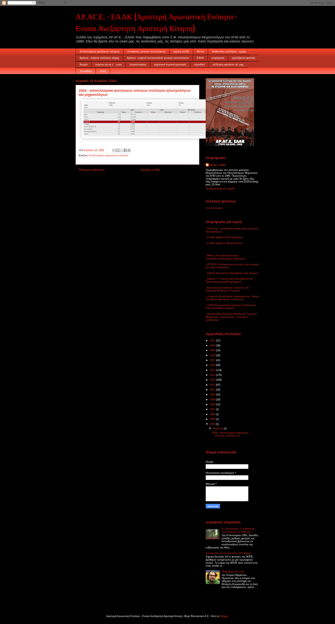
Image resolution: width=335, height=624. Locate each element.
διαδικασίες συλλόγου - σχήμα (229, 51)
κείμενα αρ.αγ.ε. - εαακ (108, 64)
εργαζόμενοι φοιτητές (243, 57)
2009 (213, 399)
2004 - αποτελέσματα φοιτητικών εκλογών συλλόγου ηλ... (230, 434)
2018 (213, 355)
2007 (213, 409)
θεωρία (84, 64)
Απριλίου (218, 428)
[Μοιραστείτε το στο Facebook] (125, 150)
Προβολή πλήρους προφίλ (220, 188)
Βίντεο (200, 51)
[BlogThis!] (118, 150)
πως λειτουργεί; (214, 208)
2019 (213, 350)
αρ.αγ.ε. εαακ (217, 164)
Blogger (224, 616)
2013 (213, 379)
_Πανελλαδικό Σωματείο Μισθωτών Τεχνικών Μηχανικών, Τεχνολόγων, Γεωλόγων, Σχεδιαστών (231, 316)
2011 (213, 389)
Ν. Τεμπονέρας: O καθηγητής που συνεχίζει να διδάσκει (238, 530)
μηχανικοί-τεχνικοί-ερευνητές (170, 64)
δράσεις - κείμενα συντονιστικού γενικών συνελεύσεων (158, 57)
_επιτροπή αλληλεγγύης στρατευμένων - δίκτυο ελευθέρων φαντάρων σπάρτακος (232, 298)
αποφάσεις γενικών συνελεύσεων (146, 51)
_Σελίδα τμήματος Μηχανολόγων (224, 243)
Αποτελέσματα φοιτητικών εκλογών (100, 51)
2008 (213, 404)
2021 (213, 340)
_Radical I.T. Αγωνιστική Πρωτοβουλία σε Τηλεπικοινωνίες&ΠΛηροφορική (229, 280)
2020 (213, 345)
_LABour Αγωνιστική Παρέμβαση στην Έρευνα (232, 273)
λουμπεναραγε (138, 64)
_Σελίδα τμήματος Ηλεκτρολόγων (224, 237)
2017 (213, 360)
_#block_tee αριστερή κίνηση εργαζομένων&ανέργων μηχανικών (225, 257)
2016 (213, 365)
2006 (213, 414)
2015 (213, 370)
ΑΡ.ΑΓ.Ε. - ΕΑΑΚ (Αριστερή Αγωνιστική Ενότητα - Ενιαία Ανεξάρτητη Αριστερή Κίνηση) (156, 21)
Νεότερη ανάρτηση (91, 169)
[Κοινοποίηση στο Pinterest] (129, 150)
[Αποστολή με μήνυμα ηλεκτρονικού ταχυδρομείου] (114, 150)
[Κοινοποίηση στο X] (121, 150)
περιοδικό (199, 64)
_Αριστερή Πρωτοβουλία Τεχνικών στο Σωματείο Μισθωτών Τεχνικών (227, 289)
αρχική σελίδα (181, 51)
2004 (213, 424)
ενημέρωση (218, 57)
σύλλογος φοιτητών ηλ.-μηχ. (228, 64)
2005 (213, 419)
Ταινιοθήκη (86, 71)
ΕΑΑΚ (200, 57)
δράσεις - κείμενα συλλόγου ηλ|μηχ (99, 57)
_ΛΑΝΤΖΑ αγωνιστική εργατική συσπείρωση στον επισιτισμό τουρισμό (231, 307)
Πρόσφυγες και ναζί (233, 571)
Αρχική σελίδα (150, 169)
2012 (213, 384)
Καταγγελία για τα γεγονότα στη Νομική (228, 553)
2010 (213, 394)
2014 (213, 374)
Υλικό (103, 71)
